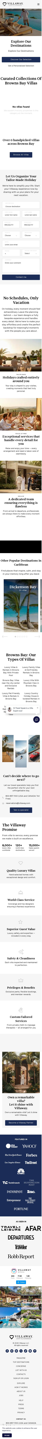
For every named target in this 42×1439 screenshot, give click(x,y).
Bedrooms (27, 232)
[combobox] (10, 236)
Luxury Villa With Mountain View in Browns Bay (30, 689)
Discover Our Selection (20, 59)
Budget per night (30, 250)
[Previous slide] (4, 643)
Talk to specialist (20, 816)
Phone (7, 251)
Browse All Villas (20, 155)
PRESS (20, 1412)
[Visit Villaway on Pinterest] (34, 1358)
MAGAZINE (20, 1365)
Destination (9, 203)
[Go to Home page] (13, 4)
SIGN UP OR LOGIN (20, 1385)
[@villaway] (13, 1280)
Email (7, 242)
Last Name (27, 212)
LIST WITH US (20, 1377)
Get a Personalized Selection (20, 66)
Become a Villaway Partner (20, 1130)
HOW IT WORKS (20, 1394)
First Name (8, 212)
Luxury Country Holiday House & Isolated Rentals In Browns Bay (30, 704)
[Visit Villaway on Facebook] (6, 1358)
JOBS (20, 1403)
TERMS (20, 1416)
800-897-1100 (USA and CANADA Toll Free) (20, 804)
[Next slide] (35, 643)
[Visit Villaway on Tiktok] (24, 1358)
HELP (20, 1408)
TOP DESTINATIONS (20, 1369)
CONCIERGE (20, 1373)
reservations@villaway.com (18, 809)
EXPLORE (20, 1390)
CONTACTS (20, 1381)
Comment (8, 260)
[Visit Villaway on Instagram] (15, 1358)
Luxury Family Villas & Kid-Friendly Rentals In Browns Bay (29, 678)
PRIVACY (20, 1420)
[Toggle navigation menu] (36, 4)
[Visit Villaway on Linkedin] (11, 1358)
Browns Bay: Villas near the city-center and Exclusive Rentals (10, 691)
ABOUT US (20, 1398)
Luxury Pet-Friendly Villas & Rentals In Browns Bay (10, 704)
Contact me (20, 277)
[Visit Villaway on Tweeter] (20, 1358)
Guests (7, 232)
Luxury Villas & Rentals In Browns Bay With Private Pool (10, 678)
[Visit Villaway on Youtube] (29, 1358)
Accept (7, 1435)
